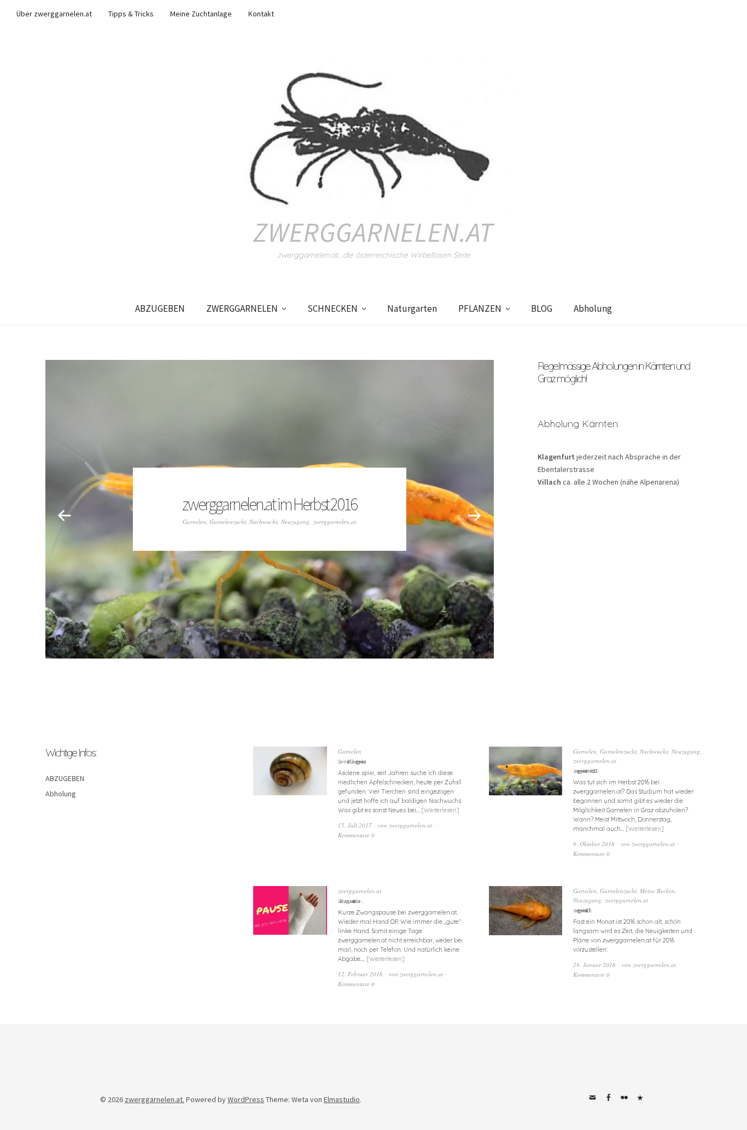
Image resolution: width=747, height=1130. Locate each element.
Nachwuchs (263, 521)
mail (592, 1098)
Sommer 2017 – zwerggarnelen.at (351, 761)
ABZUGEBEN (160, 308)
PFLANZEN (479, 308)
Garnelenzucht (227, 521)
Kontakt (261, 14)
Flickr (624, 1098)
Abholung (593, 308)
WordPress (245, 1099)
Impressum (640, 1098)
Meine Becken (657, 891)
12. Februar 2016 (360, 974)
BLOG (541, 308)
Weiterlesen (440, 810)
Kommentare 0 (356, 835)
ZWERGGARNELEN (242, 308)
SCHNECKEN (332, 308)
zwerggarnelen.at (373, 232)
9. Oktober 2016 (594, 844)
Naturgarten (412, 308)
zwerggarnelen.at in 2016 (582, 910)
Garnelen (194, 521)
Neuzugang (295, 521)
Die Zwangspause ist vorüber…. (349, 901)
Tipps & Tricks (131, 14)
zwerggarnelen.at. (154, 1099)
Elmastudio (342, 1099)
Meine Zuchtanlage (201, 14)
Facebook (608, 1098)
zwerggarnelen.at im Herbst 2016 (269, 504)
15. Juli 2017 (355, 825)
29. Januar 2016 (594, 964)
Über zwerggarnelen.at (54, 14)
